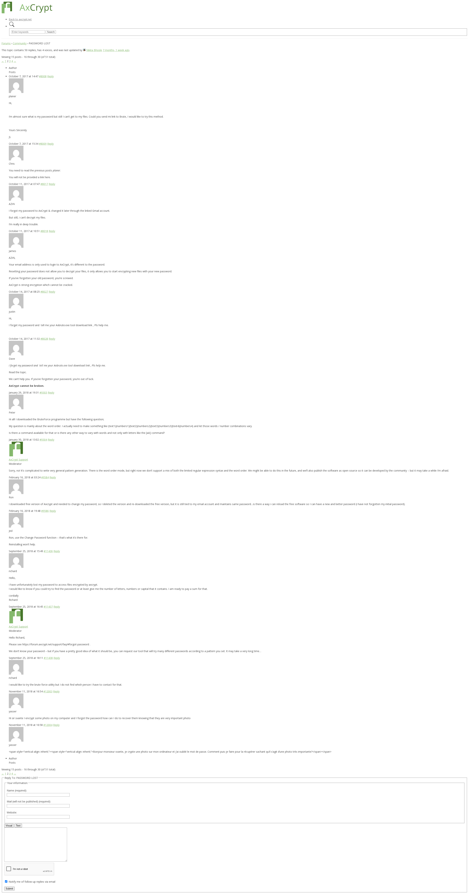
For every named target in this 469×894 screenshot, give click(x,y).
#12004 (47, 725)
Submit (9, 888)
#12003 (47, 691)
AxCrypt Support (18, 459)
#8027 (44, 291)
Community (20, 43)
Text (18, 825)
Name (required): (17, 790)
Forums (6, 43)
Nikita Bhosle (94, 50)
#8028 (44, 338)
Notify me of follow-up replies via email (32, 881)
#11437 (48, 606)
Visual (9, 825)
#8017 (44, 184)
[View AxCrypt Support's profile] (16, 455)
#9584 (45, 477)
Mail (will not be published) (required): (29, 801)
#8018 (44, 231)
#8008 (43, 76)
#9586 (45, 511)
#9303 (43, 392)
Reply (50, 76)
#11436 (48, 551)
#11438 (48, 658)
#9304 (43, 439)
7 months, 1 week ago (116, 50)
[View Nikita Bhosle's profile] (84, 50)
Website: (12, 812)
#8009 (43, 143)
